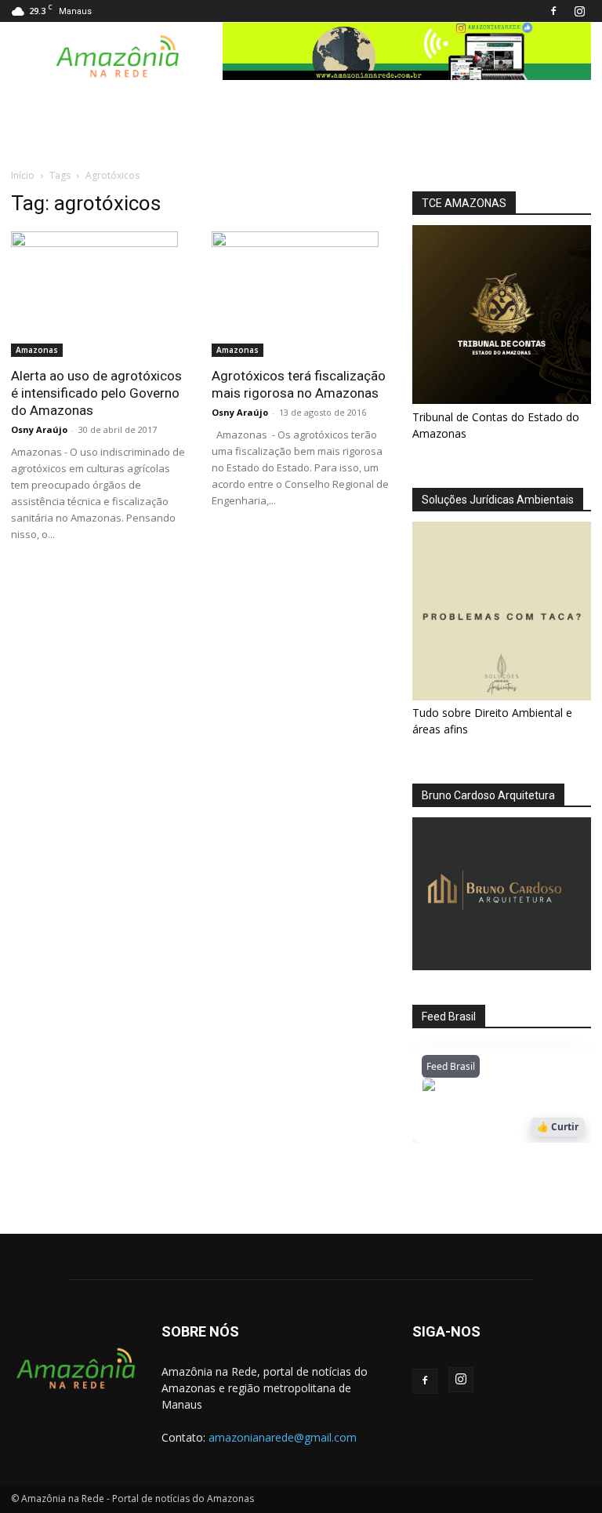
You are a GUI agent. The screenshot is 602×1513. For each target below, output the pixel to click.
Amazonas (37, 349)
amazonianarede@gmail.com (283, 1437)
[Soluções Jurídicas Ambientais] (501, 696)
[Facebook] (553, 11)
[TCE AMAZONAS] (501, 314)
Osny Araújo (39, 429)
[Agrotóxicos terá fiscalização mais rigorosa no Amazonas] (301, 294)
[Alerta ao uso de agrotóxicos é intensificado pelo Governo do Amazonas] (100, 294)
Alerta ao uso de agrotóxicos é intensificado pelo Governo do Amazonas (96, 393)
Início (22, 175)
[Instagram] (579, 11)
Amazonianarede (511, 1088)
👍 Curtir (557, 1126)
